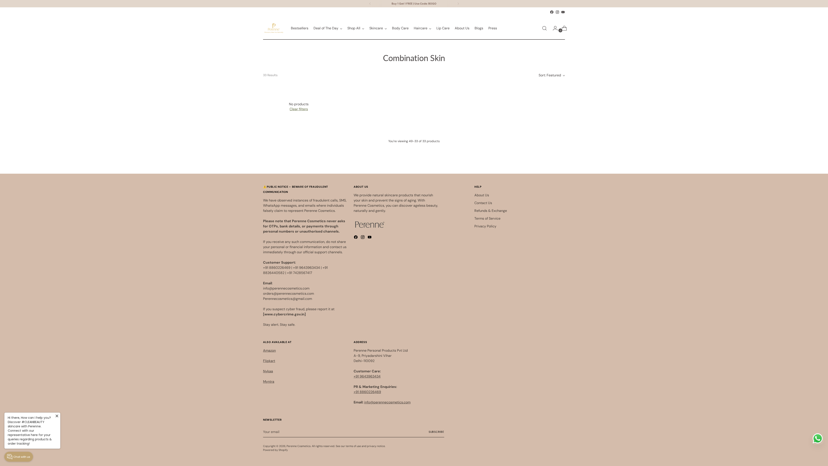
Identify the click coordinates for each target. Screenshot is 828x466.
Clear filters (299, 109)
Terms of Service (487, 218)
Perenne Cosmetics (298, 446)
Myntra (268, 381)
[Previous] (370, 3)
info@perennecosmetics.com (387, 402)
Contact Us (483, 203)
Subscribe (436, 432)
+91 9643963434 (367, 376)
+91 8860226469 (367, 392)
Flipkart (269, 361)
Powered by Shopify (275, 450)
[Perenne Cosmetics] (274, 28)
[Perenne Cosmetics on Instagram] (557, 12)
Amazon (269, 350)
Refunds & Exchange (490, 210)
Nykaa (268, 371)
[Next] (458, 3)
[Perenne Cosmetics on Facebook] (552, 12)
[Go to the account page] (553, 28)
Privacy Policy (485, 226)
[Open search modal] (544, 28)
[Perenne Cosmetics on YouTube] (563, 12)
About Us (481, 195)
